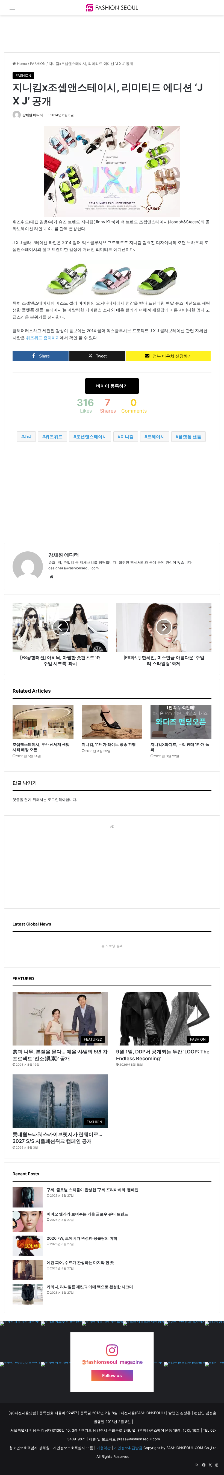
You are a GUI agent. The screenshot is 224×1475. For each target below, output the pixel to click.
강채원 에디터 (32, 115)
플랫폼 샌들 (189, 436)
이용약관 (103, 1448)
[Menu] (12, 10)
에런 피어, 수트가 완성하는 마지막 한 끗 (80, 1262)
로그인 (53, 799)
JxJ (27, 436)
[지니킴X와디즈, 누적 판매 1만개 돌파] (181, 722)
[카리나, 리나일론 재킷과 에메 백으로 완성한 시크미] (28, 1294)
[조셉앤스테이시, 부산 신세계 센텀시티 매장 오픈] (43, 722)
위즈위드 (54, 436)
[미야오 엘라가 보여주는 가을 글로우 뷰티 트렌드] (28, 1221)
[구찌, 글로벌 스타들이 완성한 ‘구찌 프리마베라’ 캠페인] (28, 1197)
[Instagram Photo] (20, 1341)
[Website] (51, 577)
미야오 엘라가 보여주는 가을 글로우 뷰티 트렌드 (87, 1214)
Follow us (112, 1375)
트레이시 (156, 436)
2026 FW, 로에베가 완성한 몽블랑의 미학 (82, 1238)
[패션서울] (112, 7)
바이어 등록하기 (112, 386)
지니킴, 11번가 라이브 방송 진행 (109, 744)
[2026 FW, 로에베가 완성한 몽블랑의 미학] (28, 1246)
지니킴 (127, 436)
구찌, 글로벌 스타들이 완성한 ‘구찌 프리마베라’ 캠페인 (92, 1189)
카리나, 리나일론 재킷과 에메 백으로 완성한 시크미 (90, 1286)
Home (21, 63)
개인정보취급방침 (128, 1448)
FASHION (38, 63)
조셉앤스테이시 (91, 436)
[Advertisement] (103, 33)
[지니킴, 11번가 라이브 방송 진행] (112, 722)
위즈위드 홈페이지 (43, 337)
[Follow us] (112, 1353)
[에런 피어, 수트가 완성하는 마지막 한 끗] (28, 1270)
